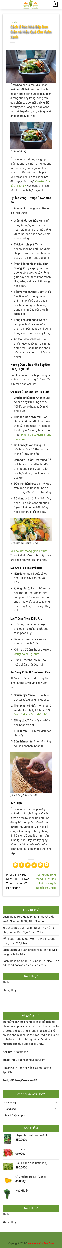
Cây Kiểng (10, 1102)
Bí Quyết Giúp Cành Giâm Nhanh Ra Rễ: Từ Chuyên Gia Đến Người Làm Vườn (29, 930)
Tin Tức (14, 22)
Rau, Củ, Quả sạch (14, 1115)
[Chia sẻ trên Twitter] (28, 865)
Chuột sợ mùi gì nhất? (27, 654)
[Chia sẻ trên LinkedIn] (46, 865)
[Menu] (6, 4)
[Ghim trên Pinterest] (40, 865)
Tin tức (7, 982)
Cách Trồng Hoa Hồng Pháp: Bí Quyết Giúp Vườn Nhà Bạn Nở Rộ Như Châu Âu (28, 919)
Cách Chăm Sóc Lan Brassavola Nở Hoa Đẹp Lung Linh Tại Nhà (30, 952)
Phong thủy (10, 990)
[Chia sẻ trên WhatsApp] (15, 865)
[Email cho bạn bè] (34, 865)
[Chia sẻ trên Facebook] (21, 865)
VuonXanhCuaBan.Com (41, 1243)
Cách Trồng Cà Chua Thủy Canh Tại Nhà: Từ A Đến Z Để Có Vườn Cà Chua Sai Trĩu (31, 963)
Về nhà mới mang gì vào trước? (29, 551)
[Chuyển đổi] (56, 1103)
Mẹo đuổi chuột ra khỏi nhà (30, 714)
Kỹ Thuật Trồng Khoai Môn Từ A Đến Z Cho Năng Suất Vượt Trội (29, 941)
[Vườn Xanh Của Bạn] (31, 4)
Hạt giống (10, 1109)
